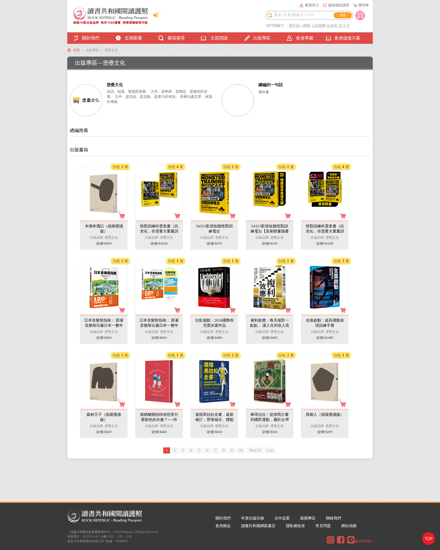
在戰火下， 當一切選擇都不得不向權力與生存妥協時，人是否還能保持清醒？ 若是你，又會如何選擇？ (214, 313)
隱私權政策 (295, 526)
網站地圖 (348, 526)
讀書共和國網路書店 (258, 526)
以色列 (332, 26)
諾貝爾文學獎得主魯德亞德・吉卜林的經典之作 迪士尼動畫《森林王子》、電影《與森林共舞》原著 (103, 407)
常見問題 (323, 526)
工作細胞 (318, 26)
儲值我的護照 (338, 5)
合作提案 (282, 518)
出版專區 (261, 38)
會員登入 (312, 5)
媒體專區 (307, 518)
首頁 (76, 50)
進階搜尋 (360, 15)
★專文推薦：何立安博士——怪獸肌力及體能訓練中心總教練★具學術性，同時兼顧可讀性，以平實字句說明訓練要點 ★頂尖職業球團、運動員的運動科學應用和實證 (324, 322)
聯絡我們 (333, 518)
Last (270, 450)
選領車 (363, 5)
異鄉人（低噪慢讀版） (325, 363)
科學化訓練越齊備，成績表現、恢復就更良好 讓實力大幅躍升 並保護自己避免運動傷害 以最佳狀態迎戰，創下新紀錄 (214, 412)
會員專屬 (304, 38)
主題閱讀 (219, 38)
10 (241, 450)
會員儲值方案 (347, 38)
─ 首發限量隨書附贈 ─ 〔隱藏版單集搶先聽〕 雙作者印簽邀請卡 (269, 218)
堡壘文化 (111, 50)
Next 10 (254, 450)
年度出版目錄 (252, 518)
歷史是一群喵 (299, 26)
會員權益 (223, 526)
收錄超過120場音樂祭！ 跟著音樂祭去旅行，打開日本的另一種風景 (103, 308)
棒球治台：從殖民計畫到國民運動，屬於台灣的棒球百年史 (270, 368)
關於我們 (90, 38)
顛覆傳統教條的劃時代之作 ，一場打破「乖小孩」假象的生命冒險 (103, 214)
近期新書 (133, 38)
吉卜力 (344, 26)
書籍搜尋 (176, 38)
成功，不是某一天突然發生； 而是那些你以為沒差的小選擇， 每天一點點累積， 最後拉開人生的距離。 (269, 313)
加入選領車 (107, 241)
